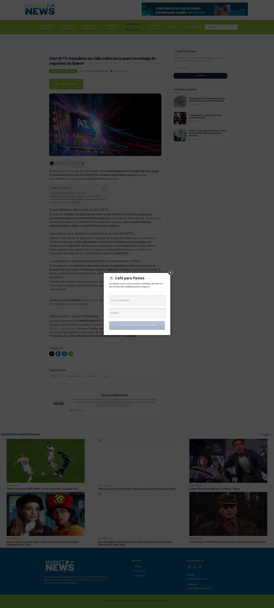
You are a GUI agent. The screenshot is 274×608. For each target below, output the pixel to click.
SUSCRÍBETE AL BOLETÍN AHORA (137, 325)
